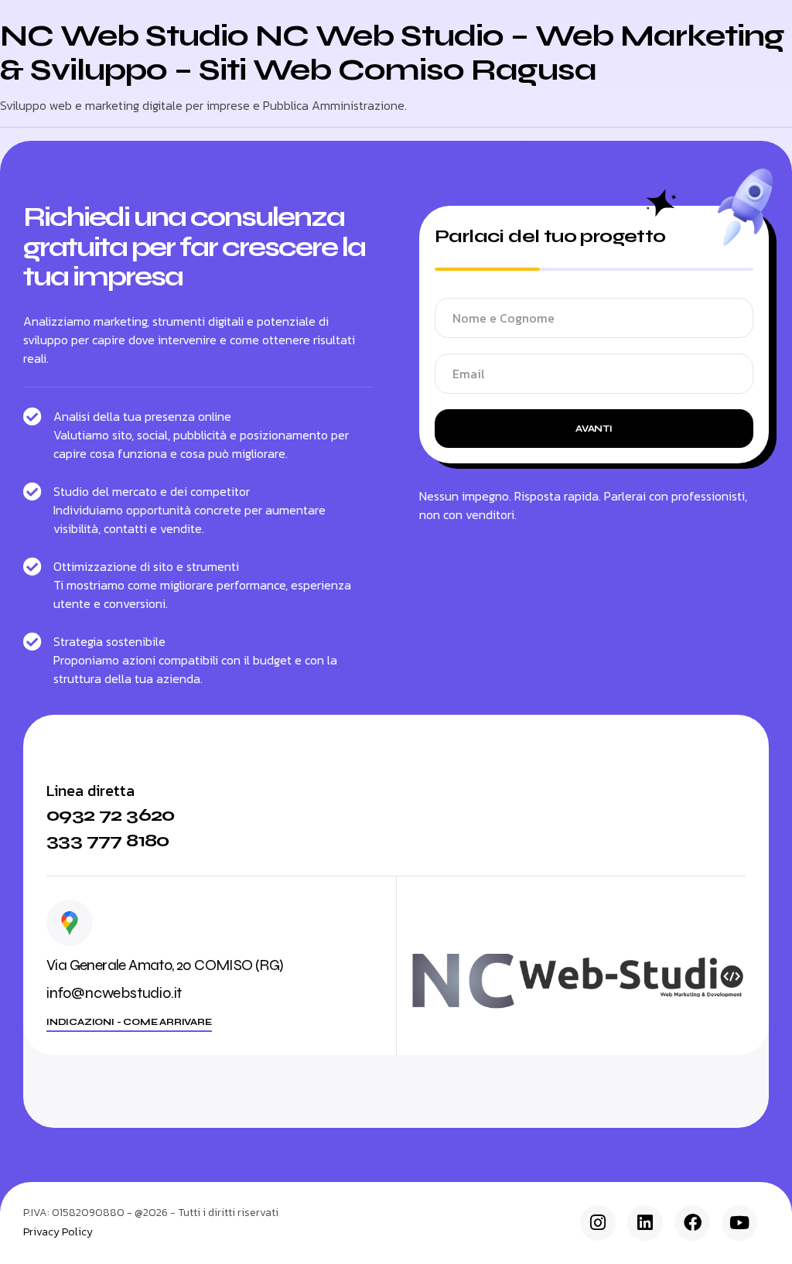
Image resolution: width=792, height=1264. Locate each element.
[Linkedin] (645, 1223)
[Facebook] (692, 1223)
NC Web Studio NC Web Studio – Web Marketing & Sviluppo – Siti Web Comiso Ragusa (392, 52)
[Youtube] (739, 1223)
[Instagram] (598, 1223)
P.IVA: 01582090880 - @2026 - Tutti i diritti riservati (150, 1212)
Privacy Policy (58, 1232)
